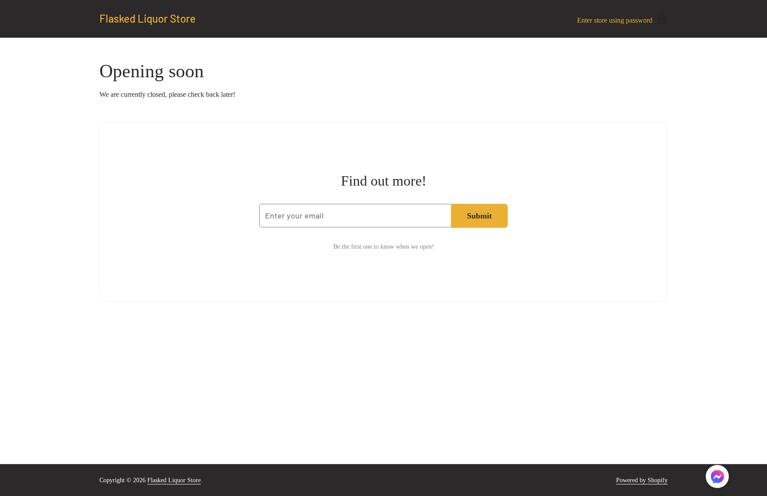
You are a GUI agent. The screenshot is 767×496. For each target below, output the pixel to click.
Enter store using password (614, 20)
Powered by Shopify (642, 480)
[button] (717, 478)
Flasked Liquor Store (147, 18)
